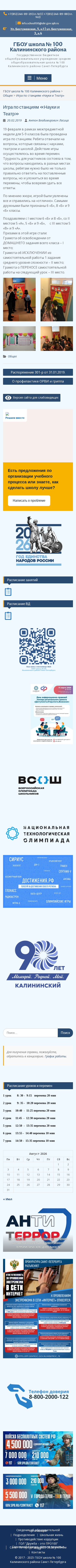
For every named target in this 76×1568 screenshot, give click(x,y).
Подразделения (24, 1535)
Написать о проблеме (29, 500)
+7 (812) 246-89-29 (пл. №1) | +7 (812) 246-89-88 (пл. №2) (40, 15)
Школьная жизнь (51, 1535)
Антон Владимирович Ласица (49, 120)
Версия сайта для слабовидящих (35, 397)
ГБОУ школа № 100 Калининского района (38, 47)
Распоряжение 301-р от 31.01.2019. (38, 372)
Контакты (38, 1552)
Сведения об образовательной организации (38, 1530)
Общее (12, 356)
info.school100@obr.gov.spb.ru (40, 23)
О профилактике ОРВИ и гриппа (38, 381)
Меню (41, 78)
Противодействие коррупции (38, 1539)
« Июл (7, 1199)
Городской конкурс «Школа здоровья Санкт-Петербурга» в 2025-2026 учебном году (38, 1547)
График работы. (56, 1056)
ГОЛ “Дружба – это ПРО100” (38, 1543)
